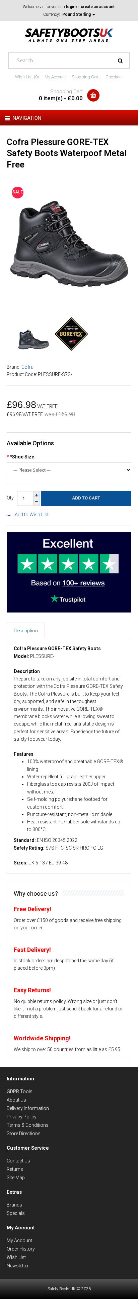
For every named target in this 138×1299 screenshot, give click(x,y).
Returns (15, 1169)
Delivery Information (28, 1108)
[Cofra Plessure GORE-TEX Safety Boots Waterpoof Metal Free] (69, 303)
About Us (16, 1100)
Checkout (114, 76)
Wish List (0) (27, 76)
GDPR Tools (19, 1091)
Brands (14, 1205)
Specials (16, 1213)
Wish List (16, 1257)
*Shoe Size (22, 456)
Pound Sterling (77, 14)
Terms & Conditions (28, 1125)
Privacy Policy (22, 1116)
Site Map (16, 1177)
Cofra (27, 367)
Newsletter (18, 1265)
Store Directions (24, 1133)
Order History (21, 1249)
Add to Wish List (32, 514)
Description (26, 630)
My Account (55, 76)
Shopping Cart (86, 76)
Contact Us (18, 1160)
